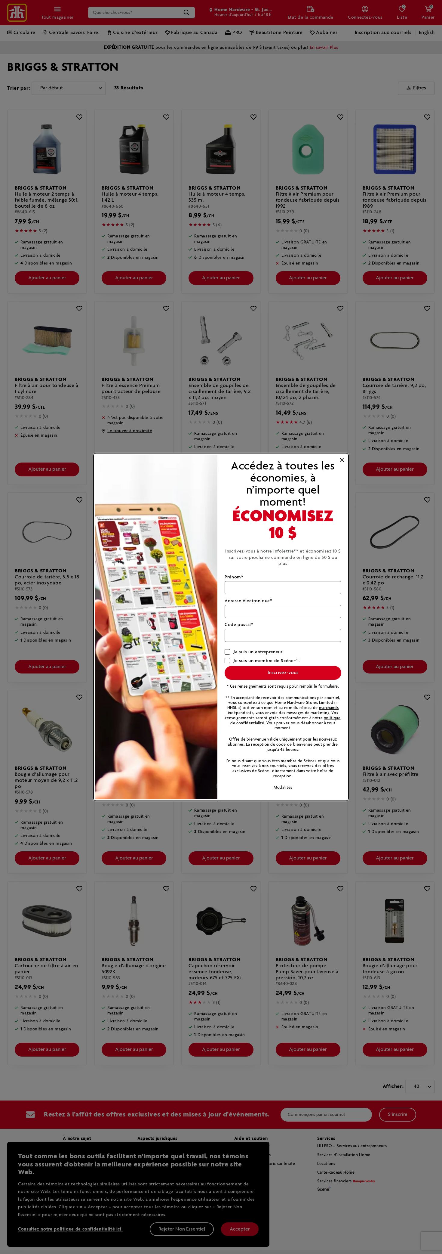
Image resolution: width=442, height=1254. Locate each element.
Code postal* (239, 624)
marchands (329, 708)
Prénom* (234, 577)
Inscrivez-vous (283, 673)
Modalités (283, 787)
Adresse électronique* (248, 601)
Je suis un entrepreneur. (258, 652)
